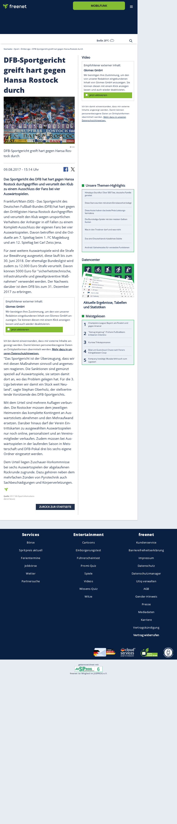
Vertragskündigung (146, 627)
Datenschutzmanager (146, 573)
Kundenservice (146, 542)
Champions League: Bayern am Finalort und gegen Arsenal (108, 324)
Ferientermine (30, 558)
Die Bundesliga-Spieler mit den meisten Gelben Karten (106, 220)
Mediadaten (146, 612)
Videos (88, 581)
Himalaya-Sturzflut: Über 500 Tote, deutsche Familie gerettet (108, 194)
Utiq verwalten (146, 581)
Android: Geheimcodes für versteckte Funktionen (107, 247)
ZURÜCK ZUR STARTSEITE (55, 507)
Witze (88, 596)
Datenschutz (146, 566)
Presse (146, 604)
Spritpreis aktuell (30, 550)
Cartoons (88, 542)
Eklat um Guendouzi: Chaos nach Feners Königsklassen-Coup (106, 351)
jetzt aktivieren (20, 329)
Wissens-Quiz (88, 589)
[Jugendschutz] (88, 668)
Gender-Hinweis (146, 596)
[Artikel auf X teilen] (73, 168)
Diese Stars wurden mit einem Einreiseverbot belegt (108, 202)
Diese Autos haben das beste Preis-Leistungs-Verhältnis (105, 211)
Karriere (146, 619)
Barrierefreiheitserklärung (146, 550)
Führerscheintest (88, 558)
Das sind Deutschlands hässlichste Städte (103, 238)
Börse (31, 542)
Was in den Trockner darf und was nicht (103, 229)
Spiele (88, 573)
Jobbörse (31, 566)
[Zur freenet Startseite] (13, 4)
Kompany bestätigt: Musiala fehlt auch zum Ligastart (107, 360)
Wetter (30, 573)
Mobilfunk (99, 6)
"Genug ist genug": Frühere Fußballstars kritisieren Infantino (106, 333)
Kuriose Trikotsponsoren (99, 342)
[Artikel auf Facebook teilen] (66, 168)
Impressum (146, 558)
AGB (146, 589)
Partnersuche (31, 581)
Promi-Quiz (88, 566)
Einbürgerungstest (88, 550)
